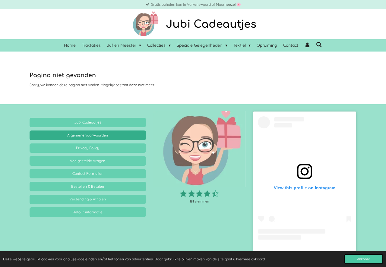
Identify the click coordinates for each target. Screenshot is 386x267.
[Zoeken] (319, 45)
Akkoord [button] (363, 259)
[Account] (307, 45)
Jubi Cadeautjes (211, 24)
